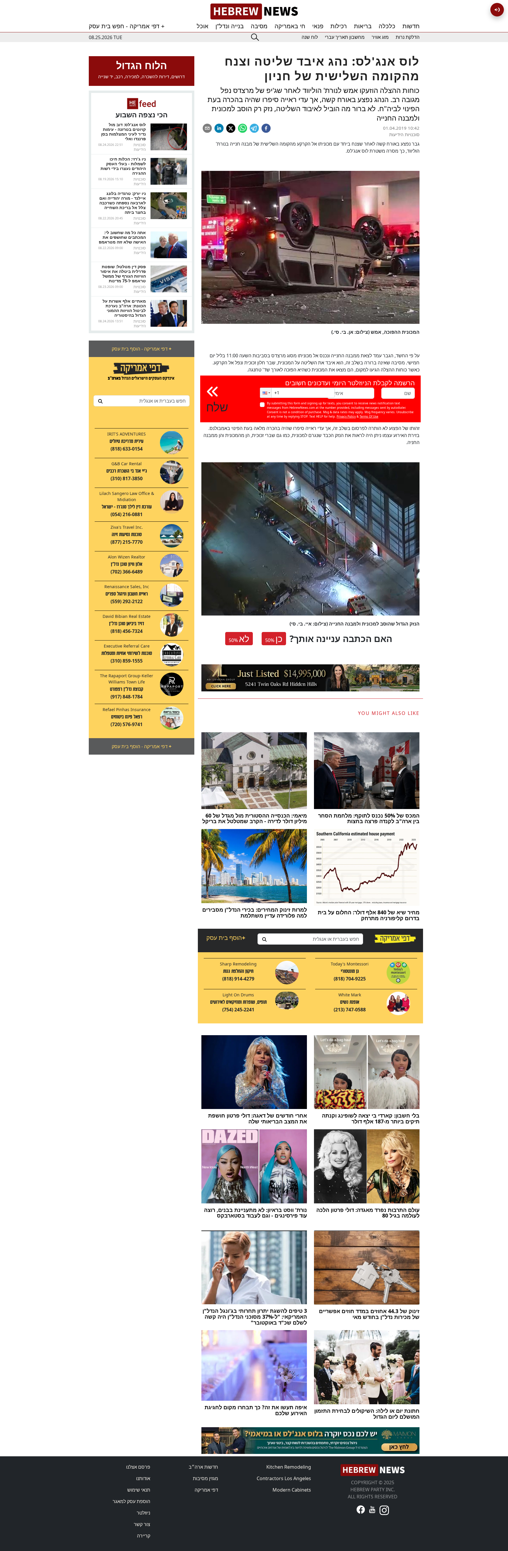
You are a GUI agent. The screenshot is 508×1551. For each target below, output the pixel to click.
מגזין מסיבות (205, 1478)
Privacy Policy (346, 416)
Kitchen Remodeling (288, 1467)
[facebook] (266, 128)
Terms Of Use (369, 416)
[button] (265, 393)
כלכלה (387, 26)
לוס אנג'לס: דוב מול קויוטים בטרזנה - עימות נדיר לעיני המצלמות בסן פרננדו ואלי (123, 131)
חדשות (411, 26)
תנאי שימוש (138, 1490)
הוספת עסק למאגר (131, 1501)
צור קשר (142, 1524)
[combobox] (141, 400)
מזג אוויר (380, 37)
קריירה (143, 1535)
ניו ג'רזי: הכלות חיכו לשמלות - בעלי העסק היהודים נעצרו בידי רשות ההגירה (123, 166)
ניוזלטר (143, 1513)
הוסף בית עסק (225, 938)
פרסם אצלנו (138, 1467)
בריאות (363, 26)
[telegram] (254, 128)
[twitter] (230, 128)
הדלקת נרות (408, 37)
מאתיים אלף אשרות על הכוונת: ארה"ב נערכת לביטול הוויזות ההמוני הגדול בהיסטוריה (124, 308)
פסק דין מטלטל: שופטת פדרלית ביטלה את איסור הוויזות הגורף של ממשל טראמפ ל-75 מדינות (123, 273)
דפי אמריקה (206, 1490)
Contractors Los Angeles (284, 1478)
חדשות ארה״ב (203, 1467)
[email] (207, 128)
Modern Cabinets (292, 1490)
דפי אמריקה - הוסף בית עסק (141, 349)
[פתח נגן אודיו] (497, 9)
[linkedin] (219, 128)
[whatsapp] (242, 128)
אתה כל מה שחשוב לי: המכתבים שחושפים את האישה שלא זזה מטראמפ (122, 237)
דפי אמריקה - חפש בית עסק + (127, 26)
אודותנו (143, 1478)
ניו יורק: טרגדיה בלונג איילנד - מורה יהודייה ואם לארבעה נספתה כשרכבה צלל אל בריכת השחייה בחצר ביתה (122, 203)
